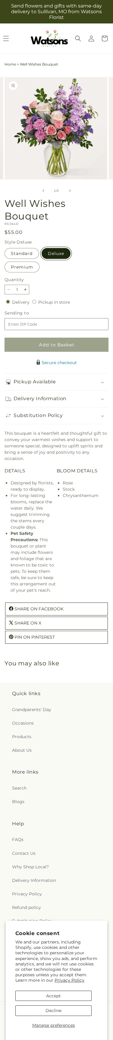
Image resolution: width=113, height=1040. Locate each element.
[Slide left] (43, 190)
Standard (22, 253)
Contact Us (24, 853)
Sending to (26, 313)
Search (19, 788)
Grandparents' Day (31, 709)
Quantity (14, 279)
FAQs (18, 839)
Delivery (21, 302)
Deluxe (56, 253)
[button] (78, 38)
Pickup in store (54, 302)
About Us (22, 750)
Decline (53, 1010)
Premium (22, 267)
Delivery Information (34, 880)
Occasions (23, 723)
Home (10, 64)
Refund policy (26, 907)
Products (21, 736)
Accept (53, 996)
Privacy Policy (69, 980)
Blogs (18, 801)
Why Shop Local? (30, 867)
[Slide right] (70, 190)
